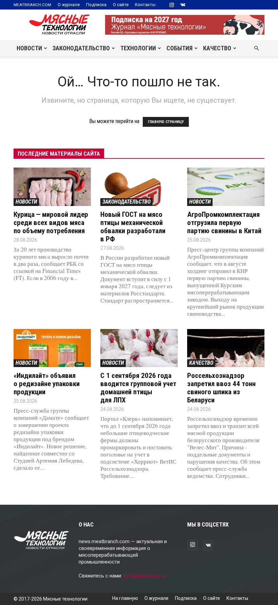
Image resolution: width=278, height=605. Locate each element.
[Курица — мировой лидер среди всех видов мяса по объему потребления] (52, 187)
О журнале (69, 4)
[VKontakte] (183, 5)
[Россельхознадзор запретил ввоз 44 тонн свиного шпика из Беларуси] (225, 348)
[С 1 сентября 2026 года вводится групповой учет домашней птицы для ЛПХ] (139, 348)
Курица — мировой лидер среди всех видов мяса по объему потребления (51, 222)
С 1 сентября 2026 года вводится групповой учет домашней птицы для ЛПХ (138, 387)
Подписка (96, 4)
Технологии (138, 48)
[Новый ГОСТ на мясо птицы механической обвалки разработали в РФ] (139, 187)
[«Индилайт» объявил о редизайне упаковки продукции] (52, 348)
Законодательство (81, 48)
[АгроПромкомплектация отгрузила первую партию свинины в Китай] (225, 187)
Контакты (145, 4)
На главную (125, 598)
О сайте (120, 4)
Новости (29, 48)
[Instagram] (171, 5)
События (179, 48)
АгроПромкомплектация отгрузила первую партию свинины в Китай (224, 222)
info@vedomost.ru (144, 576)
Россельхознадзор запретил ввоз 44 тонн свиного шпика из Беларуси (221, 387)
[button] (256, 48)
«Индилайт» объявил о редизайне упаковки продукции (47, 383)
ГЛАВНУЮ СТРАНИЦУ (166, 122)
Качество (217, 48)
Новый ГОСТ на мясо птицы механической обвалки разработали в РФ (132, 226)
